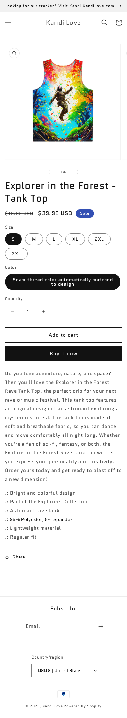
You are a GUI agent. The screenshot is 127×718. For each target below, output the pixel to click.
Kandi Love (53, 706)
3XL (16, 254)
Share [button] (18, 557)
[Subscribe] (100, 626)
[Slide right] (78, 172)
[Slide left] (49, 172)
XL (75, 239)
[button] (8, 22)
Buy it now (63, 353)
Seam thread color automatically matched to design (63, 281)
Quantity (14, 299)
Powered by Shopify (83, 706)
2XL (99, 239)
